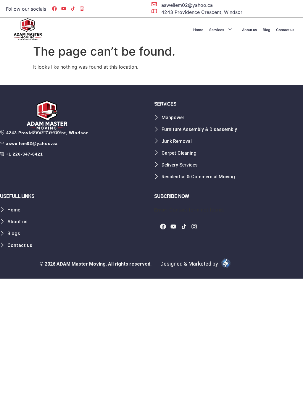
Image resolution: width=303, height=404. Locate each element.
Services (216, 30)
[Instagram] (82, 8)
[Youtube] (63, 8)
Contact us (285, 30)
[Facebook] (54, 8)
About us (249, 30)
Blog (266, 30)
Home (198, 30)
